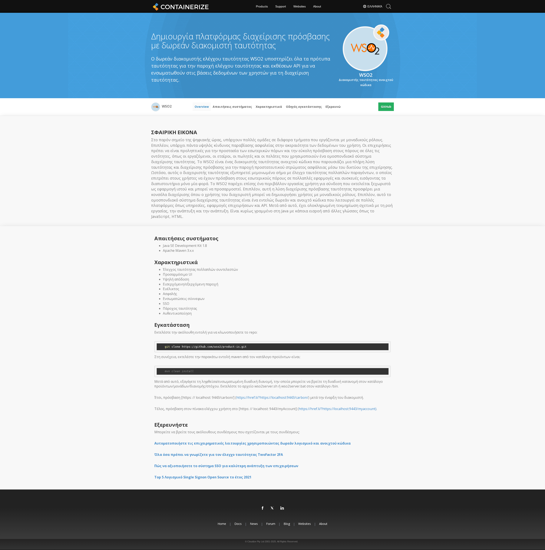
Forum (270, 524)
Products (262, 6)
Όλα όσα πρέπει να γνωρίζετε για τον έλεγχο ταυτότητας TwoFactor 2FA (218, 454)
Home (222, 524)
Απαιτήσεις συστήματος (232, 107)
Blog (287, 524)
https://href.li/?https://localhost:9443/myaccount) (337, 408)
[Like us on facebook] (262, 508)
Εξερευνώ (333, 107)
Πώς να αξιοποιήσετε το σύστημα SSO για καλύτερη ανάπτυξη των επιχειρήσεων (226, 466)
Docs (238, 524)
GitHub (386, 107)
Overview (202, 107)
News (254, 524)
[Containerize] (180, 6)
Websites (299, 6)
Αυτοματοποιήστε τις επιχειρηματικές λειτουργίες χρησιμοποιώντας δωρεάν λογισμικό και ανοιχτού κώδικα (252, 443)
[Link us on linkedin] (282, 508)
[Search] (388, 6)
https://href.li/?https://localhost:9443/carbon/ (272, 397)
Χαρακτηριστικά (269, 107)
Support (280, 6)
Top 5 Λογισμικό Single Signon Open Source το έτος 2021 (202, 477)
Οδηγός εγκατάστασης (304, 107)
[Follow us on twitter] (272, 508)
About (317, 6)
